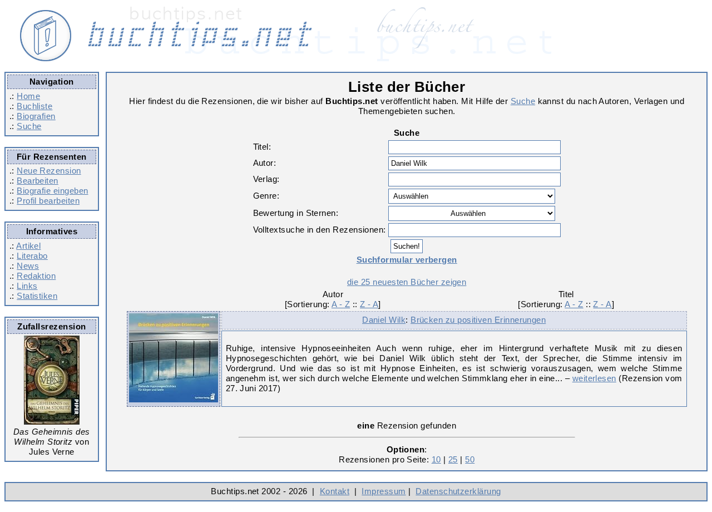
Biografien (36, 116)
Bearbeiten (37, 180)
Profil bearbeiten (48, 200)
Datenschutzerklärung (458, 491)
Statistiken (37, 296)
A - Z (341, 304)
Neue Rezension (49, 170)
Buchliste (34, 106)
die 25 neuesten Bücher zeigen (406, 282)
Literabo (32, 255)
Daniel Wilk (384, 319)
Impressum (384, 491)
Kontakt (334, 491)
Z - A (369, 304)
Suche (29, 126)
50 (469, 459)
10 (436, 459)
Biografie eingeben (52, 190)
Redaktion (36, 275)
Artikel (28, 245)
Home (28, 96)
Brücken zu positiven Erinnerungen (478, 319)
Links (27, 286)
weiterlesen (594, 378)
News (28, 265)
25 (453, 459)
